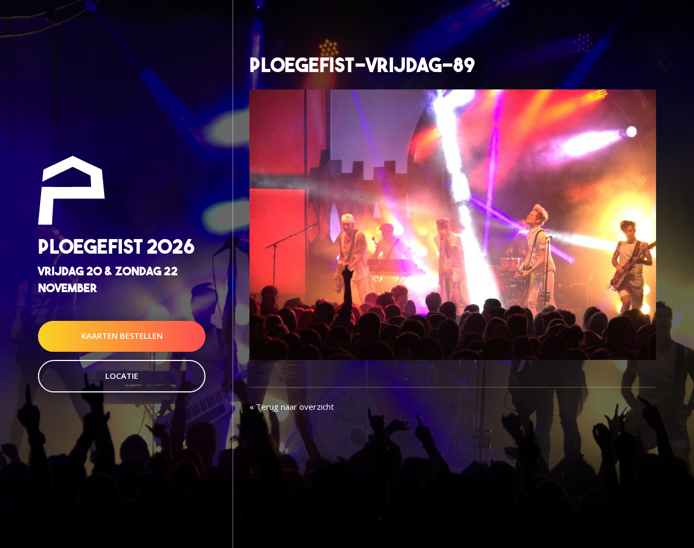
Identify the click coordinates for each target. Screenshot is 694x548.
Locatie (121, 375)
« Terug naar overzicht (291, 406)
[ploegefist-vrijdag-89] (452, 223)
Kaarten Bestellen (122, 336)
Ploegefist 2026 (116, 246)
